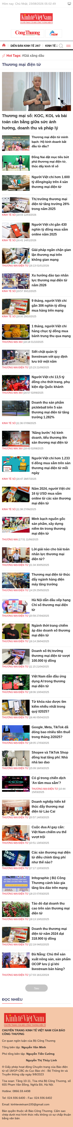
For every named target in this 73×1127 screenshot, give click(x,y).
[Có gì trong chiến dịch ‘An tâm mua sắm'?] (16, 784)
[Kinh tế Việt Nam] (36, 18)
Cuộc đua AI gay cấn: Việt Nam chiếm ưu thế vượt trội (49, 832)
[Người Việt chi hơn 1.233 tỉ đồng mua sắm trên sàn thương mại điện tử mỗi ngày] (16, 464)
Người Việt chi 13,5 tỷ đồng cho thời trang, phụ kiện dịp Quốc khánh (51, 382)
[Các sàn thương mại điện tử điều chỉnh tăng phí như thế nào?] (16, 858)
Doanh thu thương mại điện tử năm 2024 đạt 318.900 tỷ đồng (49, 933)
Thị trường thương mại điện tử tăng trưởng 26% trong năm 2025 (50, 204)
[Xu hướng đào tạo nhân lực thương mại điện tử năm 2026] (16, 281)
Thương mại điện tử (21, 64)
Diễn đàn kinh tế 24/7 (25, 45)
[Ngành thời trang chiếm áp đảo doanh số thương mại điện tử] (16, 631)
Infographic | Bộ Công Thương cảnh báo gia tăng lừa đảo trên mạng (50, 882)
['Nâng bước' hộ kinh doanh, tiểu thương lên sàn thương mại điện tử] (16, 438)
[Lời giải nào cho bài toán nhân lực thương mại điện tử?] (16, 555)
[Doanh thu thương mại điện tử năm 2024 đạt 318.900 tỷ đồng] (16, 935)
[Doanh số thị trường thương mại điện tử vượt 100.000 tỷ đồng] (16, 657)
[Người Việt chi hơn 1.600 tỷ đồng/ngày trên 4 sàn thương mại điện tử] (16, 183)
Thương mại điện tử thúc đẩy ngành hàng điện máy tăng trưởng (51, 579)
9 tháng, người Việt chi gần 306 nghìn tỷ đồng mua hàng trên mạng (49, 305)
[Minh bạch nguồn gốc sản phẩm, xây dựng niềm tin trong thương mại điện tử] (16, 525)
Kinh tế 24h (53, 45)
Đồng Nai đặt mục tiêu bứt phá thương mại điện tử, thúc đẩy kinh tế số (50, 161)
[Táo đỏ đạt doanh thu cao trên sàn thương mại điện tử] (16, 909)
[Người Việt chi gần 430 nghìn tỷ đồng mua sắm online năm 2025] (16, 230)
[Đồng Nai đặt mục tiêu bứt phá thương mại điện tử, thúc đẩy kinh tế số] (16, 163)
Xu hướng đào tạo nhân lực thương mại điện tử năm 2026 (50, 280)
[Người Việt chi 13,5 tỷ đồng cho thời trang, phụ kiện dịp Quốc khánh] (16, 383)
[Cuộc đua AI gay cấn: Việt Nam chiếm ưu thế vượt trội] (16, 833)
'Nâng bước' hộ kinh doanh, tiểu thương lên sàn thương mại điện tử (50, 437)
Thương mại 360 (12, 342)
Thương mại (10, 539)
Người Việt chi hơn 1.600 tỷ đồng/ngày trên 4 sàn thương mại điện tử (51, 182)
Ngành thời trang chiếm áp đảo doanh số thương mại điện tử (51, 630)
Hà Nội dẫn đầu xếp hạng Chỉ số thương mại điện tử (51, 605)
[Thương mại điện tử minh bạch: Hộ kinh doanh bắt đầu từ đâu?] (16, 143)
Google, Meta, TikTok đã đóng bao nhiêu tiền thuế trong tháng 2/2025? (51, 732)
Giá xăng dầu (34, 55)
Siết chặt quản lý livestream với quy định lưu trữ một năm (50, 356)
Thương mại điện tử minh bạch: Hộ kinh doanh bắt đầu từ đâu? (50, 141)
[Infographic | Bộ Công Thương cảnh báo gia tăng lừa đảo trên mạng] (16, 884)
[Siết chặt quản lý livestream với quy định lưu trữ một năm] (16, 357)
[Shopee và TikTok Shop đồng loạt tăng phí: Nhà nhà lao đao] (16, 758)
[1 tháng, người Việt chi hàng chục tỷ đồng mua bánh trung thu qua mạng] (16, 332)
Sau (36, 988)
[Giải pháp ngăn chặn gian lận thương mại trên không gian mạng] (16, 256)
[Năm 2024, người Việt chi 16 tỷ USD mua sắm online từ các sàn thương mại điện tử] (16, 494)
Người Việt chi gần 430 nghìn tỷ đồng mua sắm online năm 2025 (50, 229)
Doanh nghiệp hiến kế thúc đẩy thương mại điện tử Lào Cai (48, 806)
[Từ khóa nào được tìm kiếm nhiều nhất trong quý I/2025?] (16, 707)
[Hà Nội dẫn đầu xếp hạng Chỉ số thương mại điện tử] (16, 606)
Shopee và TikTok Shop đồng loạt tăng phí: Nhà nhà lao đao (50, 757)
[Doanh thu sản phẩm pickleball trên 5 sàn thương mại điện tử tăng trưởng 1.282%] (16, 408)
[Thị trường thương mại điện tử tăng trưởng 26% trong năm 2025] (16, 205)
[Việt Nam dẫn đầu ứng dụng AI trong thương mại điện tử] (16, 682)
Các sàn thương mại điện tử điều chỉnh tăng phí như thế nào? (51, 857)
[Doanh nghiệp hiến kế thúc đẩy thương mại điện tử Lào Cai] (16, 807)
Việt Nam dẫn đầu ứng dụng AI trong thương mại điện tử (49, 681)
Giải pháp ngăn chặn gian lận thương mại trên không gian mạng (51, 254)
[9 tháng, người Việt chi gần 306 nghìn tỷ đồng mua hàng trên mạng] (16, 306)
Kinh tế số (9, 214)
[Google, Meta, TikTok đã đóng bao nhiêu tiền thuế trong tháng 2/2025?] (16, 733)
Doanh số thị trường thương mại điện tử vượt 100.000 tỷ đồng (51, 655)
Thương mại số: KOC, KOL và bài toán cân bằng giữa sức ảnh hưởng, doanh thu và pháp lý (34, 121)
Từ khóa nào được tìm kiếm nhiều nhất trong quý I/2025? (49, 706)
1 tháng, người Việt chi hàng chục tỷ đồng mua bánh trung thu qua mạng (51, 331)
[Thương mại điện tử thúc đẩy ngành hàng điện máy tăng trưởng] (16, 580)
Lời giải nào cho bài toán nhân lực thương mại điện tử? (51, 554)
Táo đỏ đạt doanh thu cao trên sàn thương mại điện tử (51, 908)
